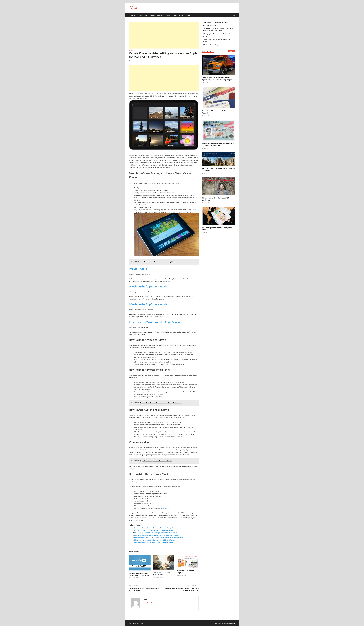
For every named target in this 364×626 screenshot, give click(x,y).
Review (133, 15)
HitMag (232, 623)
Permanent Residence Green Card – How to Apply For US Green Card (218, 144)
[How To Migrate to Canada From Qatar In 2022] (218, 216)
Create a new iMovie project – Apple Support (155, 322)
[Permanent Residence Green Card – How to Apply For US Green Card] (218, 130)
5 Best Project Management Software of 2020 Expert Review (154, 540)
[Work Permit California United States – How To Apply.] (218, 97)
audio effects (165, 508)
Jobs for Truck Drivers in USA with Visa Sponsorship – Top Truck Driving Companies (218, 79)
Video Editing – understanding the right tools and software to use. (156, 533)
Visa (133, 7)
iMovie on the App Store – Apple (148, 286)
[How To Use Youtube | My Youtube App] (164, 563)
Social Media (178, 15)
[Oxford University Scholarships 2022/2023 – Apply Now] (218, 159)
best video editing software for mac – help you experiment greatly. (156, 535)
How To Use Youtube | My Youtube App (162, 573)
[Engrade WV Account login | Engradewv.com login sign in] (140, 563)
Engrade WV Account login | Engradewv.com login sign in (139, 574)
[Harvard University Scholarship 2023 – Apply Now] (218, 186)
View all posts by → (149, 603)
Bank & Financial (156, 15)
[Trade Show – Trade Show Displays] (188, 562)
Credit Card (143, 15)
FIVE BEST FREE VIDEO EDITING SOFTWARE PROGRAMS (154, 530)
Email (188, 15)
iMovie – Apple (138, 268)
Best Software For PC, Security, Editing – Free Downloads (153, 542)
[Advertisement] (164, 35)
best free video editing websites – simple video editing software (155, 528)
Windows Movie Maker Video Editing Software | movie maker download (158, 537)
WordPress (224, 623)
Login (168, 15)
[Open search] (234, 15)
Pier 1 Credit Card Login (211, 45)
